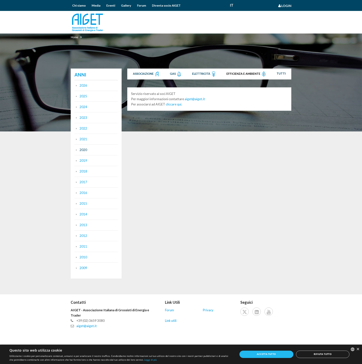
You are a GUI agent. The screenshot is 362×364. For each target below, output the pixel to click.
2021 (83, 139)
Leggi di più (150, 359)
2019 (83, 161)
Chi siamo (79, 5)
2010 (83, 257)
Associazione (143, 73)
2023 (83, 118)
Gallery (126, 5)
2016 (83, 193)
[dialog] (181, 354)
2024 (83, 107)
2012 (83, 236)
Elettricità (201, 73)
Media (96, 5)
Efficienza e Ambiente (243, 73)
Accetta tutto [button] (266, 354)
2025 (83, 96)
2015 (83, 203)
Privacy (208, 310)
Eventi (110, 5)
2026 (83, 85)
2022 (83, 128)
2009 (83, 268)
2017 (83, 182)
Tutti (281, 73)
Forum (141, 5)
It (231, 5)
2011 (83, 246)
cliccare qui (173, 104)
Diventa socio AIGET (166, 5)
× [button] (357, 349)
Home (74, 37)
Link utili (170, 321)
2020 (83, 150)
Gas (173, 73)
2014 (83, 214)
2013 (83, 225)
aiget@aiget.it (195, 99)
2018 (83, 171)
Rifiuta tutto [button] (323, 354)
